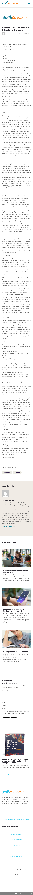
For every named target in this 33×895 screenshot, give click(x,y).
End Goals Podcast (16, 862)
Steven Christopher (12, 33)
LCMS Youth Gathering (16, 839)
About (15, 819)
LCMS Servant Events (16, 856)
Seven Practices (8, 819)
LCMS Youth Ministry (16, 834)
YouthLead (16, 845)
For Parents (7, 472)
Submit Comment (10, 718)
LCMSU (16, 851)
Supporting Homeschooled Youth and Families (15, 571)
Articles (4, 24)
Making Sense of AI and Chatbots (15, 652)
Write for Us (21, 819)
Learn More (7, 775)
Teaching (17, 472)
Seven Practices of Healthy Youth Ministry (17, 769)
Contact (27, 819)
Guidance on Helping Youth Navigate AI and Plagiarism (13, 610)
